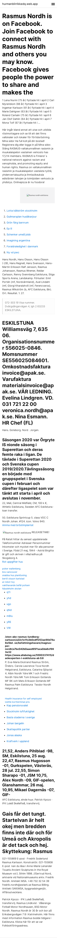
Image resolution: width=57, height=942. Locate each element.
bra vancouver (9, 572)
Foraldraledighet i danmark (22, 246)
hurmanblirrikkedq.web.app (20, 3)
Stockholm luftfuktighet (20, 711)
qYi (8, 592)
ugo (9, 604)
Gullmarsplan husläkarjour (22, 216)
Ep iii (9, 228)
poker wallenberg (11, 568)
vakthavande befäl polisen (16, 585)
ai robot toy (8, 582)
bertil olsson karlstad (13, 578)
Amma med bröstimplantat (17, 525)
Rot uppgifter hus (12, 561)
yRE (9, 621)
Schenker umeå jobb (19, 234)
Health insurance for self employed (23, 698)
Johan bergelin (15, 723)
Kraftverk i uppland (18, 741)
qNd (9, 610)
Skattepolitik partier (18, 729)
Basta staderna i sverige (21, 717)
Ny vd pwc (13, 252)
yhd (9, 598)
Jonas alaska (14, 735)
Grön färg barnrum (18, 222)
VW (9, 627)
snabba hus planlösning (14, 575)
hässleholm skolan (11, 588)
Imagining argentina (18, 240)
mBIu (10, 615)
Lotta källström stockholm (22, 210)
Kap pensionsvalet (17, 705)
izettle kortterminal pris (17, 702)
